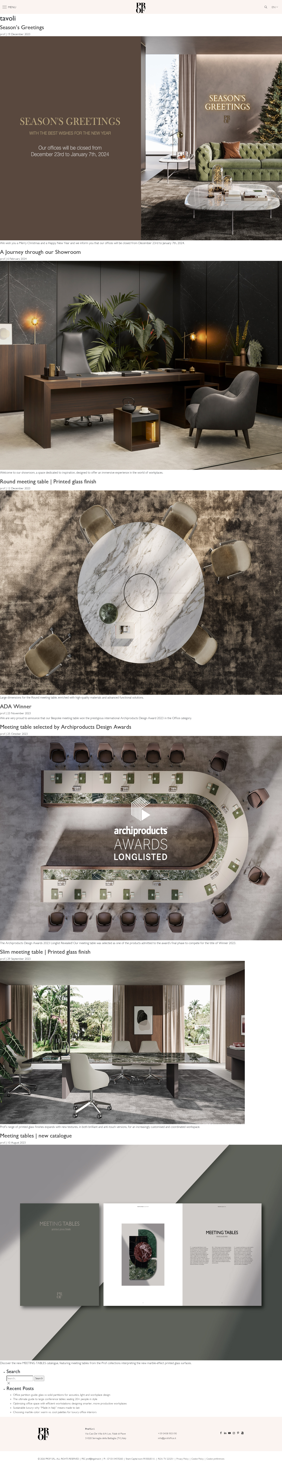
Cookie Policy (197, 1458)
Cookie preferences (215, 1458)
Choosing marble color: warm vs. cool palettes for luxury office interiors (54, 1412)
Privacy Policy (182, 1458)
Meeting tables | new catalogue (36, 1135)
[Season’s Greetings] (141, 138)
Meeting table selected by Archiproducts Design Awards (65, 726)
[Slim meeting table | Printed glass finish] (122, 1042)
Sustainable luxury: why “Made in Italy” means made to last (46, 1407)
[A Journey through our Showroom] (141, 365)
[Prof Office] (141, 7)
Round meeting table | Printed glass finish (48, 481)
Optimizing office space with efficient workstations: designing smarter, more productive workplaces (70, 1403)
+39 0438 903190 (167, 1433)
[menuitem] (275, 7)
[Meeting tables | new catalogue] (141, 1252)
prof (2, 34)
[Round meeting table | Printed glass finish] (141, 592)
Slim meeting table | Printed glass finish (45, 951)
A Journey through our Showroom (40, 251)
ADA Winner (15, 706)
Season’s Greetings (22, 27)
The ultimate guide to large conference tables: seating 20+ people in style (55, 1399)
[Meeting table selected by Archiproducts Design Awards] (141, 837)
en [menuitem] (273, 7)
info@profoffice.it (167, 1438)
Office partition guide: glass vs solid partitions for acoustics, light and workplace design (61, 1394)
